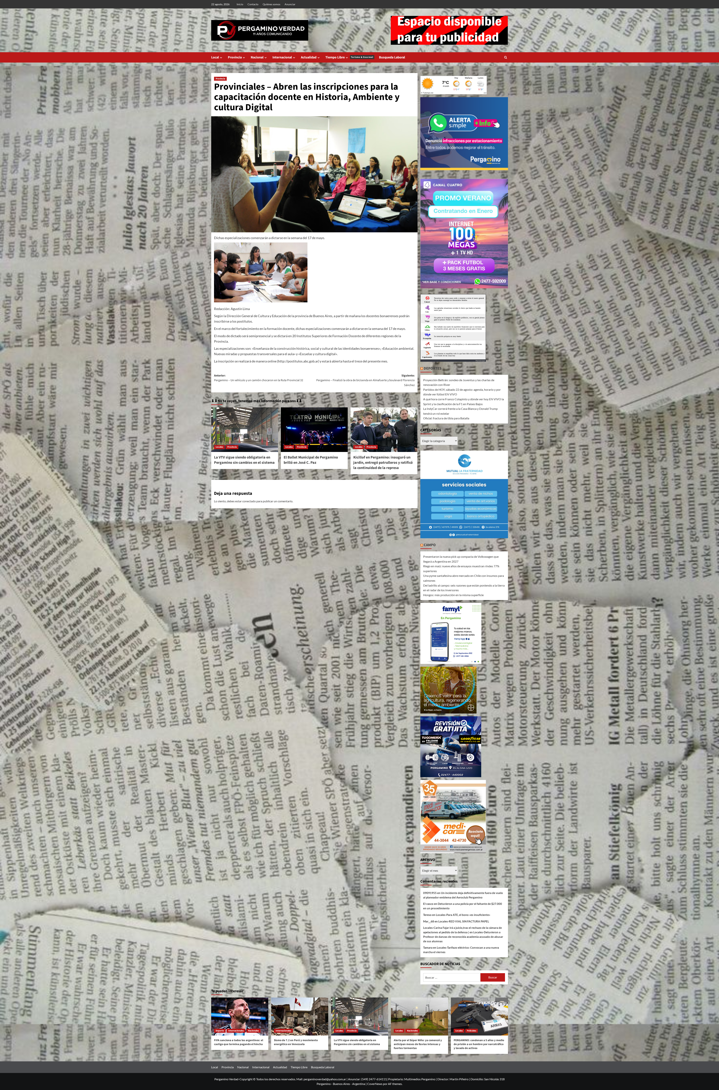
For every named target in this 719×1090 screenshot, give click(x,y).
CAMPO (430, 545)
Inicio (240, 4)
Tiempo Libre (349, 57)
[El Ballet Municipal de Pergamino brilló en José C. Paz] (314, 429)
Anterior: (258, 378)
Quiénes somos (271, 4)
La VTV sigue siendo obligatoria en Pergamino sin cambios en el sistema (244, 460)
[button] (505, 57)
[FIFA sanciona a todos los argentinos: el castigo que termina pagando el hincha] (239, 1017)
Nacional (257, 57)
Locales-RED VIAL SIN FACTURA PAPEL (463, 921)
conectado (249, 501)
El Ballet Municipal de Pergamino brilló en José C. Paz (311, 460)
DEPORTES (433, 368)
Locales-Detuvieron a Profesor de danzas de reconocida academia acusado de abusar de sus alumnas (463, 936)
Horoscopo (480, 360)
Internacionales (236, 1030)
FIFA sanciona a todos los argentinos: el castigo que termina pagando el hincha (238, 1042)
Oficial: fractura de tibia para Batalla (446, 418)
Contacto (253, 4)
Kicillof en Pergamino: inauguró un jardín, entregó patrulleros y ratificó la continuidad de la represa (383, 462)
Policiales (471, 1030)
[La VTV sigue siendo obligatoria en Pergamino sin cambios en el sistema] (244, 429)
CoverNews (374, 1084)
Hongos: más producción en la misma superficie (453, 595)
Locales (219, 447)
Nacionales (253, 1030)
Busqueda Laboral (392, 57)
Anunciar (290, 4)
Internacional (282, 57)
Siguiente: (365, 380)
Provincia (235, 57)
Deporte (220, 1030)
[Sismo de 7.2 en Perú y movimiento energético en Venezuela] (299, 1017)
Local (215, 57)
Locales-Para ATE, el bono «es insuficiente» (463, 914)
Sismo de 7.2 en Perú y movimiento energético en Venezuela (296, 1042)
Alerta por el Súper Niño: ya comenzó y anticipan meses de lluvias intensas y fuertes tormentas (418, 1044)
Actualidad (308, 57)
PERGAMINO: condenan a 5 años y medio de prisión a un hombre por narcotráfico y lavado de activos (479, 1044)
